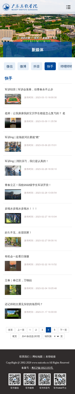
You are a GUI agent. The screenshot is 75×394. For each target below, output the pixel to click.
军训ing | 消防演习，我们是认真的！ (27, 161)
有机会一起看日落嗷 (17, 256)
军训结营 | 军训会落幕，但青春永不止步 (29, 89)
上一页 (21, 329)
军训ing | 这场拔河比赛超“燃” (22, 137)
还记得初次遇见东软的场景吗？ (24, 304)
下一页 (63, 329)
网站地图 (37, 356)
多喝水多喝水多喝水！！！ (21, 208)
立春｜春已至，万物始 (18, 280)
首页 (36, 37)
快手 (55, 37)
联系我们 (24, 356)
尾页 (14, 336)
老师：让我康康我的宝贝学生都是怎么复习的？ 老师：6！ (35, 115)
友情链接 (51, 356)
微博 (23, 66)
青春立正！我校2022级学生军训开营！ (28, 185)
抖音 (37, 66)
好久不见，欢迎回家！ (18, 232)
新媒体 (46, 37)
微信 (9, 66)
